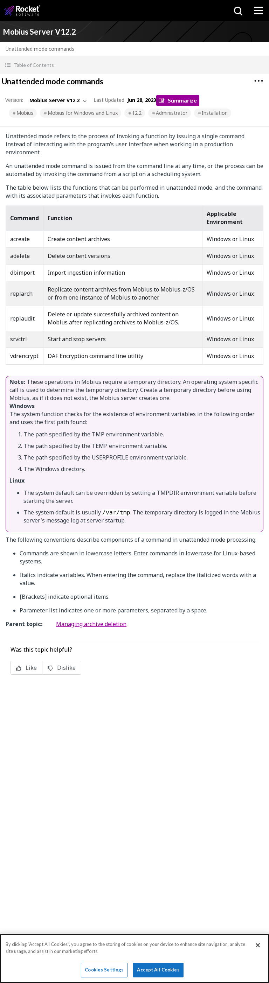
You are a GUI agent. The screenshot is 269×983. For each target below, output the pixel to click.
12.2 (137, 113)
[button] (134, 65)
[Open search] (237, 10)
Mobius (24, 113)
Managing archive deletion (91, 624)
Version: (14, 100)
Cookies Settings (104, 970)
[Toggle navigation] (258, 10)
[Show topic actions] (258, 81)
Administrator (171, 113)
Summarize (182, 100)
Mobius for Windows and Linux (83, 113)
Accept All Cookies (158, 970)
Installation (215, 113)
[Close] (257, 945)
